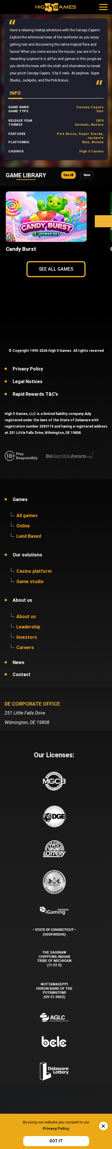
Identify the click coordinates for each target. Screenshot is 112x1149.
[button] (103, 221)
